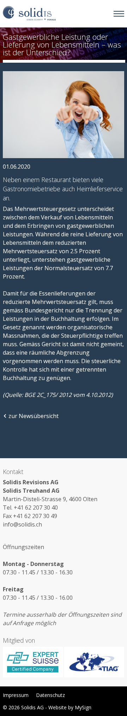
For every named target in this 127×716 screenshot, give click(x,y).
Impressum (16, 695)
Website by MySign (69, 707)
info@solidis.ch (22, 524)
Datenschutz (50, 695)
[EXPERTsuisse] (33, 662)
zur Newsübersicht (33, 416)
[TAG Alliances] (94, 662)
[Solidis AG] (29, 13)
